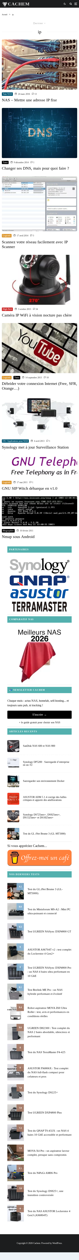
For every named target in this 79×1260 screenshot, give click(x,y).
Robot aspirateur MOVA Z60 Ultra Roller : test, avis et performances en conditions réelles (48, 1012)
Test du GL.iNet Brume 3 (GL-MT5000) (44, 833)
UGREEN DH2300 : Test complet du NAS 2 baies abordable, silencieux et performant (49, 1032)
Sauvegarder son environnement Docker (43, 781)
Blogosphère (8, 530)
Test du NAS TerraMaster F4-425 (46, 1052)
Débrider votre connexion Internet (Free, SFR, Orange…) (39, 386)
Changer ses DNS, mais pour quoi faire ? (35, 168)
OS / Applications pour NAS (15, 441)
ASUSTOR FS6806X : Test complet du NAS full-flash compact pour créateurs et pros (48, 1072)
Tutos (5, 162)
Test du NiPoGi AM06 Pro (43, 1172)
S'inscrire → (39, 714)
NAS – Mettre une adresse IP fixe (29, 100)
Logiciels (7, 235)
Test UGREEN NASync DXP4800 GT (49, 931)
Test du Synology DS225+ (43, 1092)
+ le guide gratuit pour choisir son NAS (39, 722)
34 (36, 309)
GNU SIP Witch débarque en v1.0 (29, 488)
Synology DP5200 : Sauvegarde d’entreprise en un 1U (46, 763)
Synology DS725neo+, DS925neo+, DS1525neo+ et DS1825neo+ (41, 816)
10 (47, 377)
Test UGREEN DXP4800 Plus (45, 1112)
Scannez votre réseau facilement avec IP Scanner (35, 244)
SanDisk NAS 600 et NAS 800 (39, 746)
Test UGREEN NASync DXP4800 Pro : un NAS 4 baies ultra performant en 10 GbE (49, 971)
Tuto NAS (7, 94)
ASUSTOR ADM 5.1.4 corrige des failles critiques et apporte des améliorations (44, 799)
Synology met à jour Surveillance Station (35, 447)
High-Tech (7, 309)
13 (35, 94)
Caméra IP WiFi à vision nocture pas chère (37, 315)
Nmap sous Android (18, 536)
